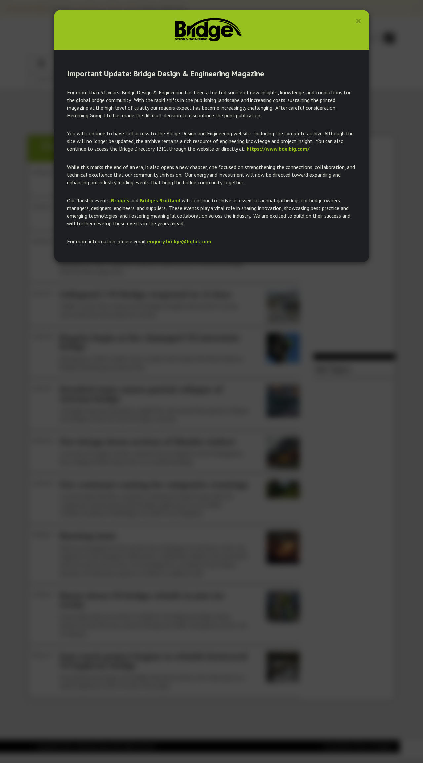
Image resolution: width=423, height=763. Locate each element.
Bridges (120, 200)
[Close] (358, 21)
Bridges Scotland (160, 200)
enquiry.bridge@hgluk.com (179, 241)
